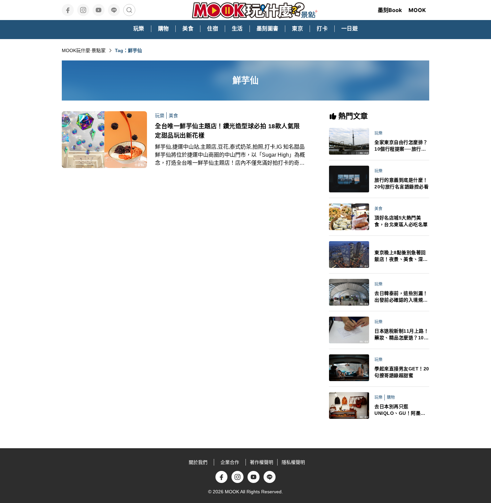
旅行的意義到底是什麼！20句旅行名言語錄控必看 (401, 183)
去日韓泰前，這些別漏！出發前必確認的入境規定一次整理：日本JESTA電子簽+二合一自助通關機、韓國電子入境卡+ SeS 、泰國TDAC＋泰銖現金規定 (401, 297)
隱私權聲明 (293, 462)
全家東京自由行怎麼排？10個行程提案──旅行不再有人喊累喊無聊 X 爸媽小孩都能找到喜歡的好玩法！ (401, 146)
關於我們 (198, 462)
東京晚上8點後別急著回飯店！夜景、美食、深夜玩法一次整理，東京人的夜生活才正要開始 (401, 256)
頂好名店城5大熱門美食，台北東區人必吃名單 (401, 221)
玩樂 (159, 115)
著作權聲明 (261, 462)
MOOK (417, 10)
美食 (173, 115)
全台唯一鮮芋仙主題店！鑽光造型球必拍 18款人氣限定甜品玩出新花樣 (227, 131)
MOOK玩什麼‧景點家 (84, 50)
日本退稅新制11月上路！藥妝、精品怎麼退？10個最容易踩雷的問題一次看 (401, 334)
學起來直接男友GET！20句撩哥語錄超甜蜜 (401, 372)
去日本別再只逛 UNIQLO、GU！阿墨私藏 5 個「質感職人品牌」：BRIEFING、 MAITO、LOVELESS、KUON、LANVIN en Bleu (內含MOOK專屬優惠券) (401, 410)
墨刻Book (390, 10)
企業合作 (229, 462)
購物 (391, 397)
